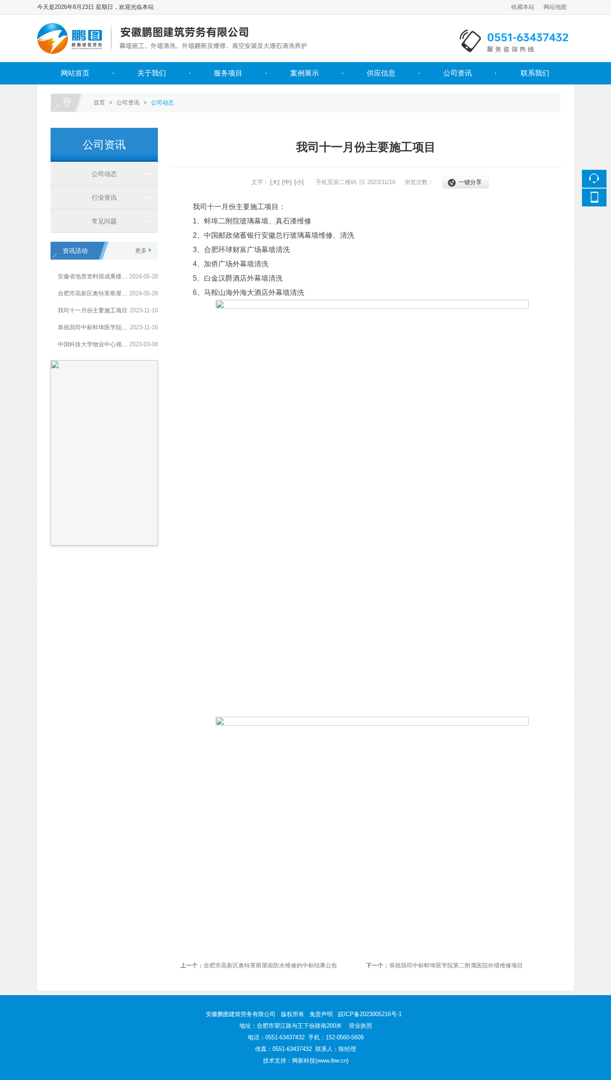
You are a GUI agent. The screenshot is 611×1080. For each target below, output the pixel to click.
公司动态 (162, 102)
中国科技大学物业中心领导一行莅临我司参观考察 (122, 344)
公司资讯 (457, 73)
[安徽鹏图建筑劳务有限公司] (304, 20)
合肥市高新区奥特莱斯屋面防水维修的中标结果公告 (124, 293)
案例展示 (304, 73)
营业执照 (360, 1025)
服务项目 (228, 73)
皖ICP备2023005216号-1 (370, 1014)
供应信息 (381, 73)
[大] (275, 182)
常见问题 (101, 221)
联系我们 (535, 73)
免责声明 (321, 1014)
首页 (99, 102)
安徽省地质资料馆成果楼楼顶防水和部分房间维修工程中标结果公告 (145, 276)
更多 (141, 250)
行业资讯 (101, 197)
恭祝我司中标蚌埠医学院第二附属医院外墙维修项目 (124, 327)
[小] (299, 182)
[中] (287, 182)
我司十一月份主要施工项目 (92, 310)
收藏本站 (523, 7)
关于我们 (151, 73)
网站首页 (75, 73)
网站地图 (555, 7)
